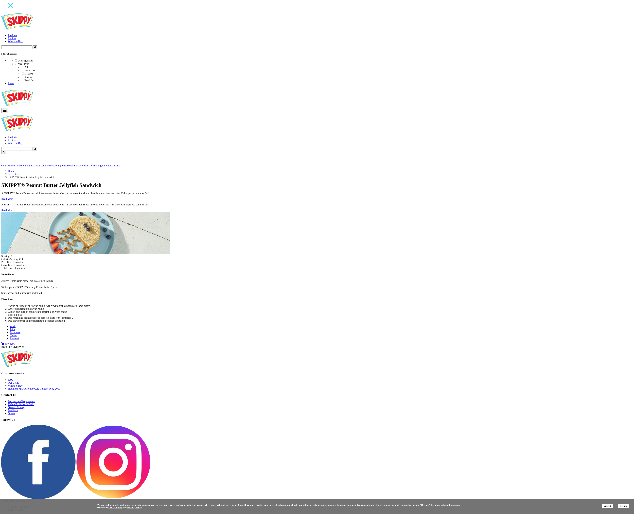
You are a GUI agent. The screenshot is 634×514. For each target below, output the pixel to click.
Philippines (61, 165)
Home (11, 171)
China (4, 165)
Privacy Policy (134, 507)
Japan (37, 165)
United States (113, 165)
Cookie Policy (115, 507)
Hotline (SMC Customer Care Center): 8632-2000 (34, 388)
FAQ (10, 379)
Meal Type (23, 63)
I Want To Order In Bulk (21, 404)
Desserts (28, 73)
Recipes (12, 38)
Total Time (7, 268)
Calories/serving (9, 259)
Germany (19, 165)
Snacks (28, 77)
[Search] (35, 47)
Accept (607, 506)
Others (11, 413)
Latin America (47, 165)
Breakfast (29, 80)
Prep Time (6, 262)
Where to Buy (15, 41)
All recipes (13, 174)
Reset (11, 83)
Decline (623, 506)
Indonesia (29, 165)
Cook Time (7, 265)
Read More (7, 199)
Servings (5, 256)
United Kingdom (97, 165)
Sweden (84, 165)
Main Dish (29, 70)
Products (12, 35)
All (26, 67)
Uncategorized (25, 60)
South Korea (73, 165)
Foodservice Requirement (21, 401)
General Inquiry (16, 407)
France (11, 165)
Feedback (13, 410)
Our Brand (13, 382)
